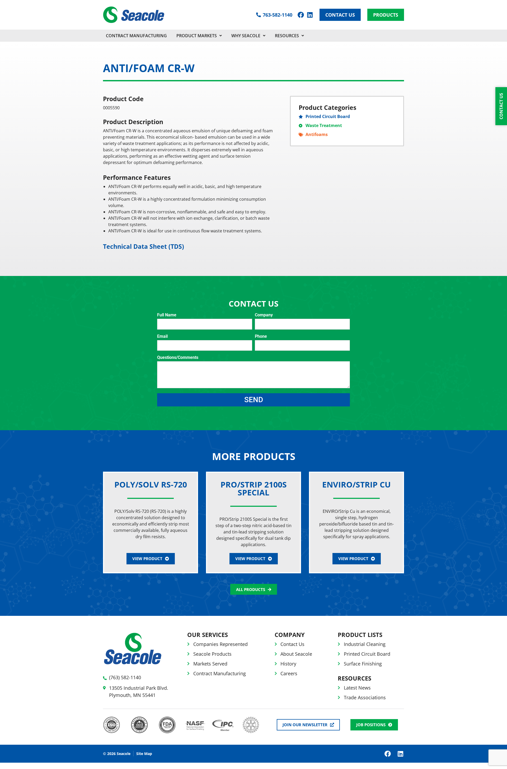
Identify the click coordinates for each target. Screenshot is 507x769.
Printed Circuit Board (328, 116)
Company (264, 315)
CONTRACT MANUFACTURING (136, 36)
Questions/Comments (177, 357)
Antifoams (317, 134)
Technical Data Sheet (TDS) (143, 246)
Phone (261, 336)
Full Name (166, 315)
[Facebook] (300, 14)
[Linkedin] (309, 14)
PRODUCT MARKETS (196, 36)
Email (162, 336)
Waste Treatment (324, 125)
